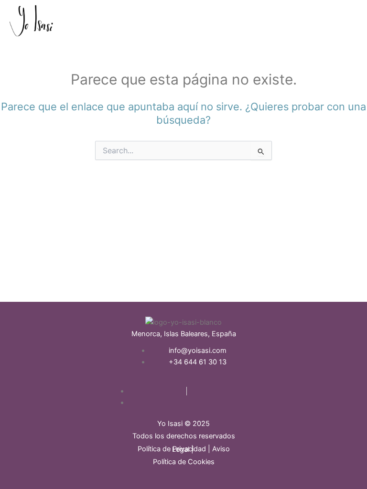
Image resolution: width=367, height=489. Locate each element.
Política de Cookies (184, 461)
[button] (229, 27)
